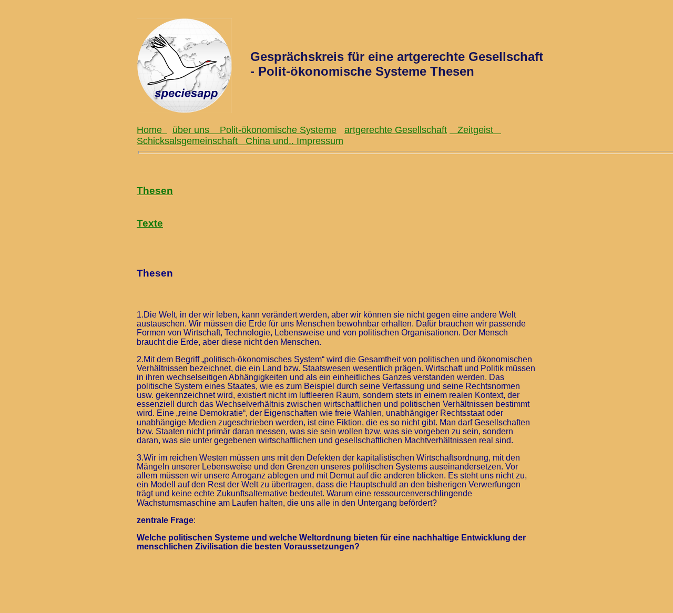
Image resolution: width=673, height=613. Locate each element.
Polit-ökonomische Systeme (278, 130)
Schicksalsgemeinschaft (191, 141)
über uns (196, 130)
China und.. (271, 141)
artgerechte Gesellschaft (395, 130)
